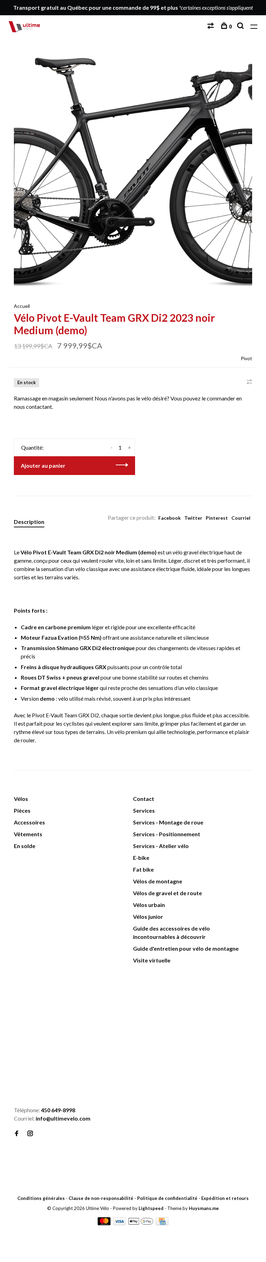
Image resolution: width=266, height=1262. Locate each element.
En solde (24, 845)
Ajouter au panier (43, 465)
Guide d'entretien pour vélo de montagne (186, 948)
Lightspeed (151, 1208)
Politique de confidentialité (167, 1198)
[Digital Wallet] (141, 1223)
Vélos (21, 798)
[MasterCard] (105, 1223)
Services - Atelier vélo (161, 845)
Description (29, 521)
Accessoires (29, 822)
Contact (143, 798)
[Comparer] (211, 26)
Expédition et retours (225, 1198)
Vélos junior (148, 916)
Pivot (246, 358)
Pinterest (217, 518)
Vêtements (28, 834)
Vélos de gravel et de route (167, 893)
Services (144, 810)
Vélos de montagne (157, 881)
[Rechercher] (241, 26)
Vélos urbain (149, 904)
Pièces (22, 810)
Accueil (22, 306)
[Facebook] (16, 1133)
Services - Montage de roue (168, 822)
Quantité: (32, 447)
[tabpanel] (133, 171)
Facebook (169, 518)
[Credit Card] (162, 1223)
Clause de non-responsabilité (101, 1198)
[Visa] (120, 1223)
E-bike (141, 857)
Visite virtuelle (151, 960)
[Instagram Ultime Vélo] (30, 1133)
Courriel (240, 518)
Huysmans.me (204, 1208)
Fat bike (143, 869)
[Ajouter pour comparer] (249, 382)
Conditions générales (41, 1198)
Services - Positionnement (166, 834)
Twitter (193, 518)
